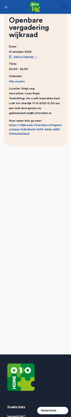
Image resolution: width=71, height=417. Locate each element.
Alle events (17, 81)
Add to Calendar (24, 57)
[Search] (64, 7)
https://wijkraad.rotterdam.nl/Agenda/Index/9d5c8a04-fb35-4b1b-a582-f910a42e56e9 (35, 129)
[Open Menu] (6, 6)
